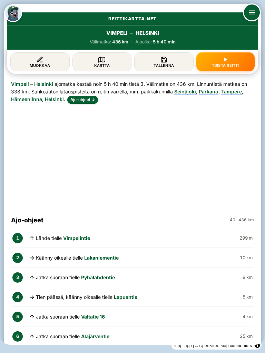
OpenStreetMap (214, 345)
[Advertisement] (132, 157)
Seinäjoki (185, 91)
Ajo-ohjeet (82, 99)
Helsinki (43, 84)
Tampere (231, 91)
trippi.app (183, 345)
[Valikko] (252, 12)
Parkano (208, 91)
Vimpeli (20, 84)
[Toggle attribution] (257, 345)
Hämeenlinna (26, 99)
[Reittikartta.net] (13, 13)
